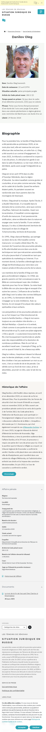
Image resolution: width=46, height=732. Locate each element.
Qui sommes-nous (9, 687)
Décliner (35, 727)
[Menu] (41, 11)
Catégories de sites (11, 627)
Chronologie (9, 474)
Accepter (22, 727)
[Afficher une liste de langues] (36, 3)
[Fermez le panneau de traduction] (42, 2)
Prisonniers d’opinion (14, 31)
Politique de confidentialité (13, 691)
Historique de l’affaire (13, 576)
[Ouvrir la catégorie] (29, 627)
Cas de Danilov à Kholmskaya (31, 31)
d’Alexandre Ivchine (31, 427)
